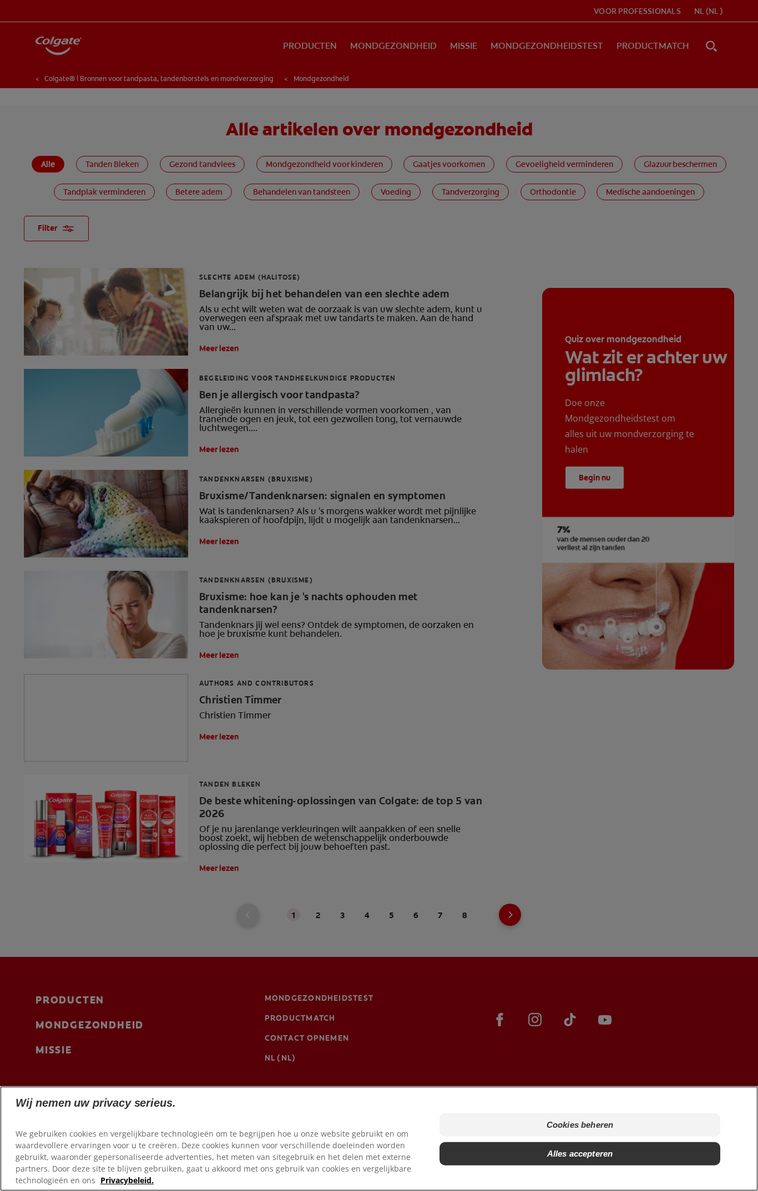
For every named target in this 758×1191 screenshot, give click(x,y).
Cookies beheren (580, 1124)
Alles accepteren (580, 1153)
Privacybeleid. (127, 1180)
